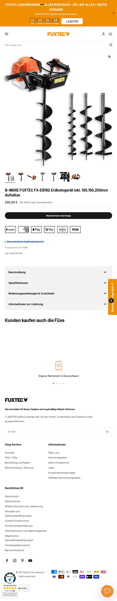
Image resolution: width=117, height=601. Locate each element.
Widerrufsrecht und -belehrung (24, 506)
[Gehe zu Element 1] (10, 177)
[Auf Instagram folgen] (15, 560)
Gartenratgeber (57, 457)
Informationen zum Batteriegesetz (26, 530)
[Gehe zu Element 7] (75, 177)
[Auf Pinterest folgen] (22, 560)
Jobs (51, 467)
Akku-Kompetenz (58, 462)
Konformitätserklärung (19, 525)
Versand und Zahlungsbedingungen (18, 513)
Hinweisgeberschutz (17, 545)
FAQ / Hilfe (11, 457)
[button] (111, 300)
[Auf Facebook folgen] (7, 560)
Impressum (12, 496)
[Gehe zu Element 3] (32, 177)
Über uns (53, 452)
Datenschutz (12, 501)
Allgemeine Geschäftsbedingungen (19, 538)
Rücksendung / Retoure (19, 467)
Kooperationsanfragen (62, 472)
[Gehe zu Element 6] (64, 177)
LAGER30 (72, 21)
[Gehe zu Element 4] (43, 177)
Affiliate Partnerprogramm (64, 477)
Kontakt (9, 452)
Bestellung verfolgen (17, 462)
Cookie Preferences (17, 520)
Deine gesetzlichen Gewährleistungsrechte (25, 241)
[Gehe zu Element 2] (21, 177)
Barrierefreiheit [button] (14, 550)
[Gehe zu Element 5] (53, 177)
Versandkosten (44, 202)
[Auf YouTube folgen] (30, 560)
